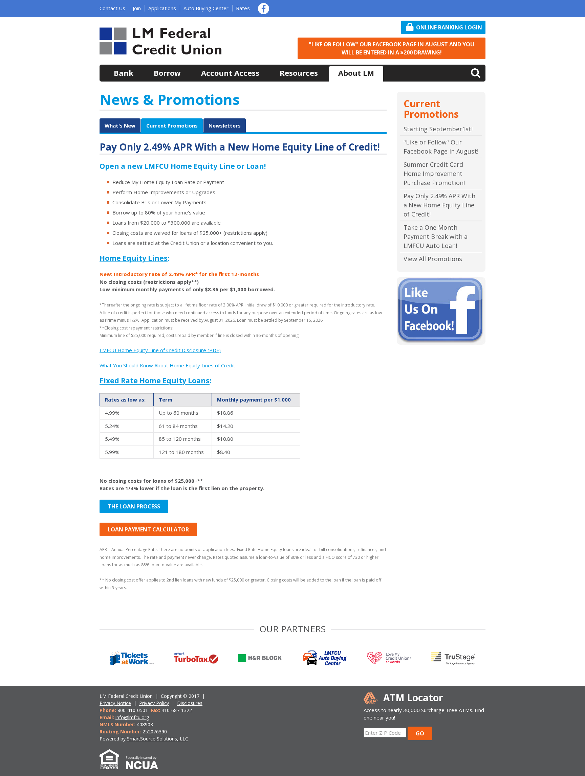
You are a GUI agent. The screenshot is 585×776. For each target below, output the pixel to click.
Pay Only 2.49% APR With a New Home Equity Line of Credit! (439, 205)
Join (137, 8)
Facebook (263, 8)
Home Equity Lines (134, 258)
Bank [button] (123, 73)
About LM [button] (356, 73)
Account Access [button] (230, 73)
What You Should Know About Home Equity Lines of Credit (167, 365)
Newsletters (225, 125)
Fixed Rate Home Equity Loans (155, 380)
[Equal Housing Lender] (113, 765)
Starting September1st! (438, 129)
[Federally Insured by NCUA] (145, 765)
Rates (243, 8)
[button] (475, 72)
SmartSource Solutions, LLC (157, 738)
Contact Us (112, 8)
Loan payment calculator (148, 529)
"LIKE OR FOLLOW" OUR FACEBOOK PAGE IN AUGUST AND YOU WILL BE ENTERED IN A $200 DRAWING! (391, 48)
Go (420, 733)
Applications (162, 8)
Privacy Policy (154, 703)
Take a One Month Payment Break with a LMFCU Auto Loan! (436, 236)
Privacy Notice (115, 703)
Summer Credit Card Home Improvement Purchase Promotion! (434, 173)
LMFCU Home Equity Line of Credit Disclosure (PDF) (160, 350)
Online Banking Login (449, 27)
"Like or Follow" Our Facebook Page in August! (441, 146)
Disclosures (189, 703)
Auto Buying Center (206, 8)
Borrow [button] (167, 73)
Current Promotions (172, 125)
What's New (120, 125)
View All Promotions (433, 259)
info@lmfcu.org (132, 717)
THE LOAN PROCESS (134, 506)
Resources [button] (299, 73)
